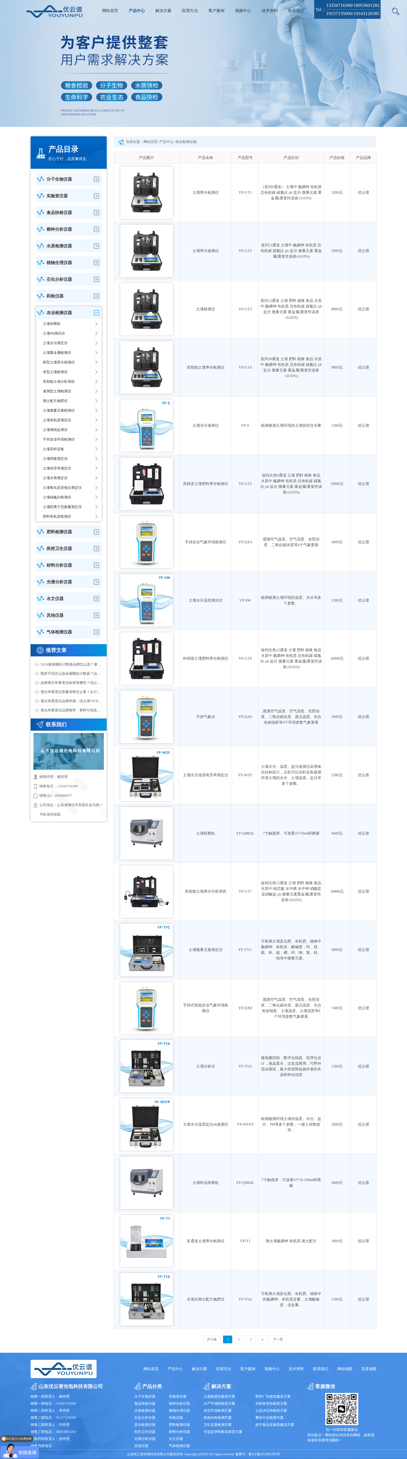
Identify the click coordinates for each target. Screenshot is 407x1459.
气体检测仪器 (179, 1446)
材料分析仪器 (179, 1432)
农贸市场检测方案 (218, 1410)
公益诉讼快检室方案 (271, 1410)
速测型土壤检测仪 (57, 391)
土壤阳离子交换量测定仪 (62, 507)
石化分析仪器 (144, 1418)
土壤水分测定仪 (55, 343)
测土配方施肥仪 (55, 401)
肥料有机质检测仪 (57, 516)
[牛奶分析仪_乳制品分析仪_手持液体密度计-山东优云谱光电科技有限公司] (54, 11)
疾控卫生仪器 (144, 1432)
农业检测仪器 (186, 142)
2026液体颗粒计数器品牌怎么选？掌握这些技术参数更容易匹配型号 (72, 664)
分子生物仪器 (144, 1396)
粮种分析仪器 (179, 1403)
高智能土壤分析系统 (59, 381)
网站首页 (110, 10)
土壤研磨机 (52, 324)
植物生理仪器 (179, 1410)
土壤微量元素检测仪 (59, 410)
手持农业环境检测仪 (59, 439)
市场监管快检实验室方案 (223, 1432)
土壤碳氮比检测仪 (57, 497)
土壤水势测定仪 (55, 478)
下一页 (278, 1339)
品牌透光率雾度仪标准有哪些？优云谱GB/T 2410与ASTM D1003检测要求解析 (72, 683)
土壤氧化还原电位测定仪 (62, 487)
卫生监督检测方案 (218, 1425)
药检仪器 (176, 1418)
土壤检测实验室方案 (219, 1396)
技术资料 (270, 10)
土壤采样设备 (53, 449)
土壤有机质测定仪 (57, 420)
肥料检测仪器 (179, 1425)
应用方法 (190, 10)
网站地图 (344, 1369)
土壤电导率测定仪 (57, 468)
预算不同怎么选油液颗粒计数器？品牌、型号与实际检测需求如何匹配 (72, 673)
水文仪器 (176, 1439)
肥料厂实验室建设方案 (273, 1396)
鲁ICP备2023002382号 (264, 1454)
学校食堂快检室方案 (271, 1403)
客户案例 (216, 10)
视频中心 (243, 10)
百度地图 (368, 1369)
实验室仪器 (178, 1396)
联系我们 (296, 10)
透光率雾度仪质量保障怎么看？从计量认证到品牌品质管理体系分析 (72, 692)
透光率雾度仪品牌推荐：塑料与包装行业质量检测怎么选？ (72, 710)
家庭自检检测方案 (218, 1418)
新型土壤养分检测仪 (59, 362)
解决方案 (163, 10)
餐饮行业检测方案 (269, 1418)
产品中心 (137, 10)
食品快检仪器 (144, 1403)
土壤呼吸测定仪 (55, 459)
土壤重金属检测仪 (57, 353)
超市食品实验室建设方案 (274, 1425)
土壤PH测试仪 (54, 333)
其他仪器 (141, 1446)
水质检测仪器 (144, 1410)
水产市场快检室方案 (219, 1403)
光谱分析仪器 (144, 1439)
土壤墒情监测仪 (55, 430)
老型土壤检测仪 (55, 372)
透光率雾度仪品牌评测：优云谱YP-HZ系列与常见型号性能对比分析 (72, 701)
